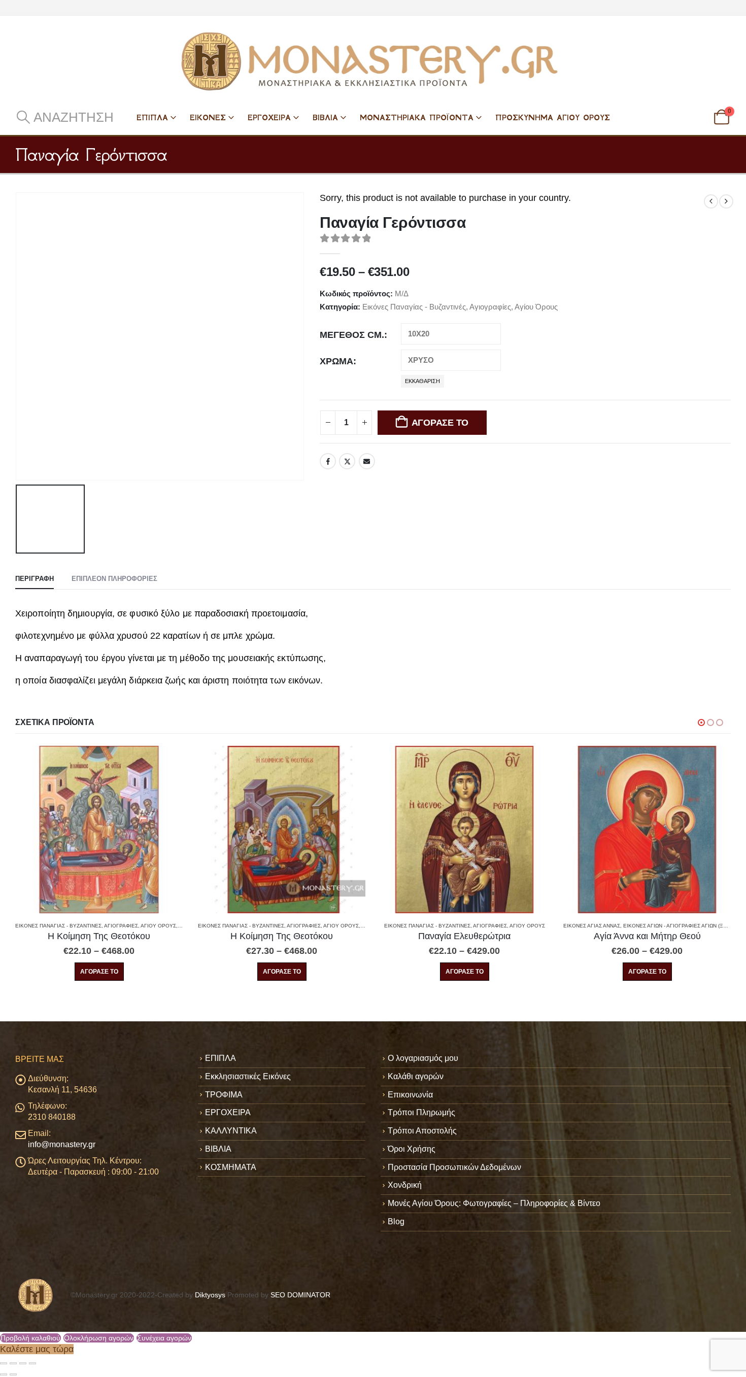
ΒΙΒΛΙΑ (325, 117)
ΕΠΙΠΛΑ (152, 117)
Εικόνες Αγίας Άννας (409, 925)
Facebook (328, 461)
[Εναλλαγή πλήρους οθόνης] (13, 1363)
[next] (726, 201)
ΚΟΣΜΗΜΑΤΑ (230, 1167)
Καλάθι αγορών (416, 1076)
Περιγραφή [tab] (34, 578)
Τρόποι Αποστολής (422, 1130)
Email (367, 461)
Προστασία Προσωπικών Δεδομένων (454, 1167)
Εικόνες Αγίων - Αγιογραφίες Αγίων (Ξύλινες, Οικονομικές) (520, 925)
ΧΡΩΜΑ (336, 361)
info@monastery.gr (61, 1144)
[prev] (711, 201)
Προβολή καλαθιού (30, 1338)
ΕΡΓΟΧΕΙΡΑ (269, 117)
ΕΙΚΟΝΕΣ (208, 117)
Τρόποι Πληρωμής (421, 1112)
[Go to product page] (99, 829)
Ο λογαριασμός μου (423, 1058)
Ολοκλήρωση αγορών (98, 1338)
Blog (396, 1221)
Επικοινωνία (410, 1094)
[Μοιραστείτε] (22, 1363)
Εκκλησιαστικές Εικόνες (248, 1076)
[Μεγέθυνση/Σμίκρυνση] (3, 1363)
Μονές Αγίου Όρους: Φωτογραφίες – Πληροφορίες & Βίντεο (494, 1203)
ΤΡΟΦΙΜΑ (224, 1094)
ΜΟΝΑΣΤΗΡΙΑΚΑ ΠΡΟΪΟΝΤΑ (416, 117)
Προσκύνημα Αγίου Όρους (552, 117)
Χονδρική (405, 1185)
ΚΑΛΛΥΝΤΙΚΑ (231, 1130)
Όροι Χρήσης (411, 1149)
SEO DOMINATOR (300, 1295)
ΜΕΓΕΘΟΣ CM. (352, 335)
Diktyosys (210, 1295)
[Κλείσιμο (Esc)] (32, 1363)
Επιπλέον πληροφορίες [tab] (114, 578)
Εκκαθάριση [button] (422, 381)
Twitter (347, 461)
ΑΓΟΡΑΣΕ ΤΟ (440, 423)
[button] (64, 117)
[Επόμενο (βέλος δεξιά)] (13, 1374)
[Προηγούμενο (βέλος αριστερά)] (3, 1374)
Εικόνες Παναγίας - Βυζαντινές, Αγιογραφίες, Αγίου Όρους (460, 306)
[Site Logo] (373, 61)
